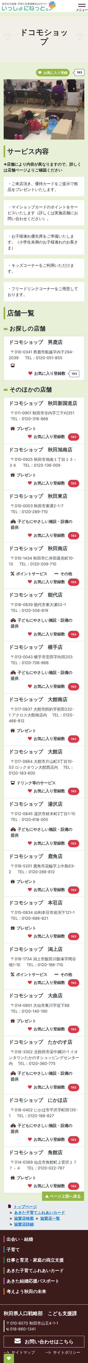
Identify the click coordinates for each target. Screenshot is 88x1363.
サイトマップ (23, 1352)
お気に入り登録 (55, 73)
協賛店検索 (24, 1218)
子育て (13, 1249)
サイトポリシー (66, 1352)
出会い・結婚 (20, 1239)
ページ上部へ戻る (65, 1196)
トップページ (25, 1206)
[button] (10, 109)
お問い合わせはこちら (49, 1342)
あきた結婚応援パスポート (33, 1280)
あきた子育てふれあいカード (39, 1212)
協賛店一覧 (50, 1218)
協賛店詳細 (24, 1224)
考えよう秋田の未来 (26, 1291)
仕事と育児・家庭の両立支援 (35, 1260)
